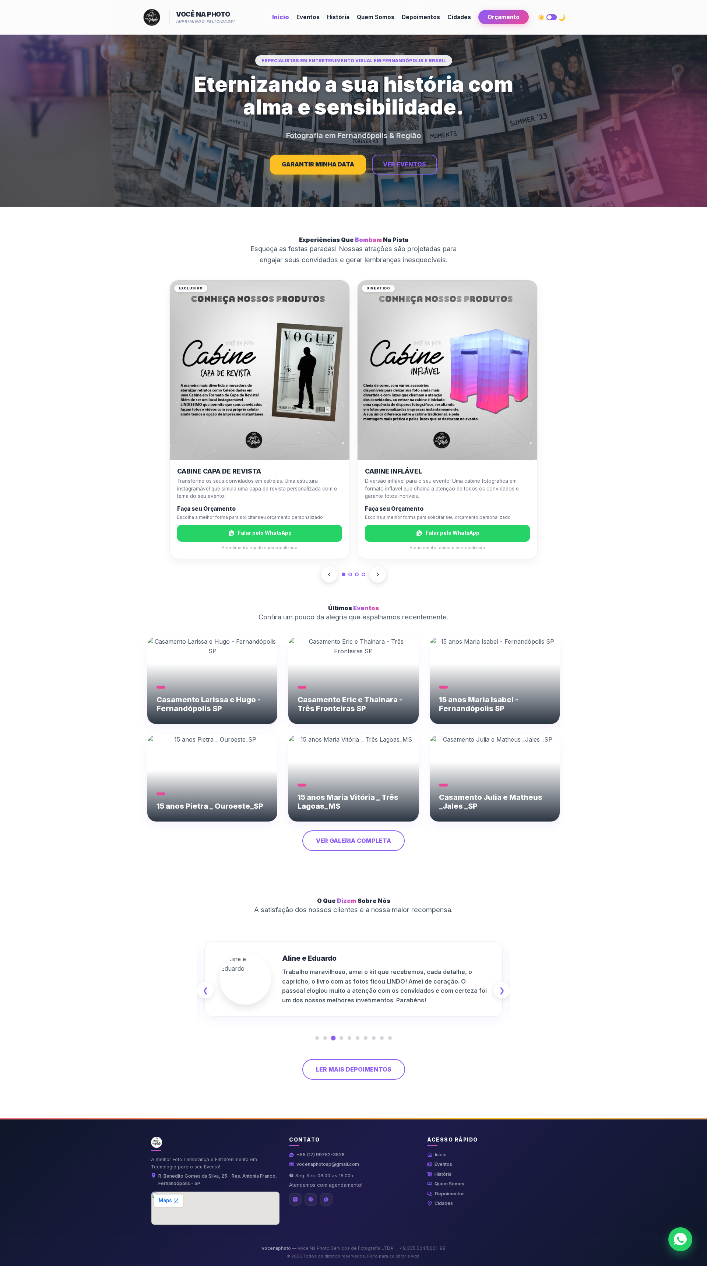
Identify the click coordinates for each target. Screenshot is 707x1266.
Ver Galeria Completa (353, 840)
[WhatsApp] (326, 1199)
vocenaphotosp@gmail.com (327, 1164)
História (338, 17)
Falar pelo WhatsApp (265, 533)
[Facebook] (311, 1199)
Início (280, 17)
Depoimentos (421, 17)
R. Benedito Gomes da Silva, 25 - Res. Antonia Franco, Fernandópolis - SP (217, 1179)
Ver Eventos (404, 164)
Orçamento (504, 17)
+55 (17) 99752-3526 (320, 1154)
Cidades (459, 17)
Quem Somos (375, 17)
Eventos (308, 17)
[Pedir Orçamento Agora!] (680, 1239)
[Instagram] (295, 1199)
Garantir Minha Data (318, 164)
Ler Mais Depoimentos (353, 1069)
